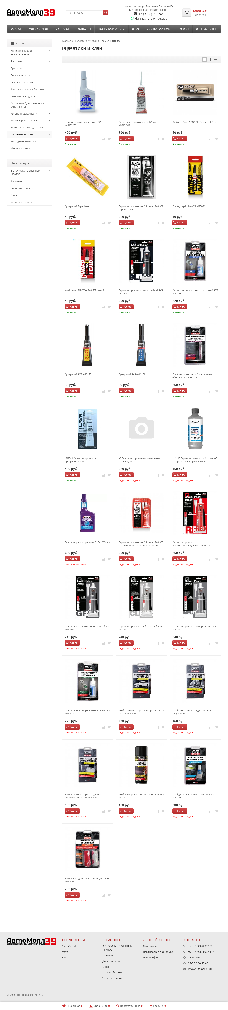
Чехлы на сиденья (22, 82)
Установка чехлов (159, 28)
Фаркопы (16, 61)
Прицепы (16, 68)
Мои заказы (150, 946)
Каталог (15, 28)
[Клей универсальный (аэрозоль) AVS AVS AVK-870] (141, 765)
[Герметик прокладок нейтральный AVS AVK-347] (141, 596)
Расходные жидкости (23, 141)
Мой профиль (151, 957)
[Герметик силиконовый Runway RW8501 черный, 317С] (141, 176)
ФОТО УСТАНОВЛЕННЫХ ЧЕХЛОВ (49, 28)
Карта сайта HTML (113, 972)
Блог (65, 957)
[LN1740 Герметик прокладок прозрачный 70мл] (87, 428)
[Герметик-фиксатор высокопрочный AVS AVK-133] (195, 260)
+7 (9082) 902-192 (203, 951)
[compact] (215, 59)
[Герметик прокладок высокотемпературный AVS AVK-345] (195, 512)
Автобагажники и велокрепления (21, 52)
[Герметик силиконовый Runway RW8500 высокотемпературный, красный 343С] (141, 512)
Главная (66, 40)
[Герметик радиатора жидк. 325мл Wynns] (87, 512)
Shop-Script (69, 946)
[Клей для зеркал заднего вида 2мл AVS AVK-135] (195, 765)
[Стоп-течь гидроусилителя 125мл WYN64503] (141, 92)
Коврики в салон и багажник (28, 89)
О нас (136, 28)
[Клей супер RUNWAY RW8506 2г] (195, 176)
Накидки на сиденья (23, 96)
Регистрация (208, 28)
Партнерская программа (158, 951)
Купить (74, 138)
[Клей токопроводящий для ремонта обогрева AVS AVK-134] (195, 344)
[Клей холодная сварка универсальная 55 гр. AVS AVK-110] (141, 681)
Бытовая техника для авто (27, 127)
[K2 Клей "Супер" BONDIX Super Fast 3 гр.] (195, 92)
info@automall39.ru (200, 969)
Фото (65, 951)
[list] (210, 59)
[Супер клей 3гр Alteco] (87, 176)
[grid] (204, 59)
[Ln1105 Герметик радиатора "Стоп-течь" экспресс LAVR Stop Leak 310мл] (195, 428)
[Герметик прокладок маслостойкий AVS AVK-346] (141, 260)
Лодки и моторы (20, 75)
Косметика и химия (86, 40)
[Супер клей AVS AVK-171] (141, 344)
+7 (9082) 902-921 (151, 14)
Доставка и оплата (111, 28)
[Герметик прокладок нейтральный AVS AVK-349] (195, 596)
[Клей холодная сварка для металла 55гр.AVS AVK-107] (195, 681)
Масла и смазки (20, 148)
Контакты (84, 28)
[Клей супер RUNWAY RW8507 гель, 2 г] (87, 260)
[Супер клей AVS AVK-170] (87, 344)
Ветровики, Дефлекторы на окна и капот (27, 104)
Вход (185, 28)
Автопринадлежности (24, 113)
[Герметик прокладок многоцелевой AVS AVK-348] (87, 596)
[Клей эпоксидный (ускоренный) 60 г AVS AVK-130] (87, 849)
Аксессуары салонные (24, 120)
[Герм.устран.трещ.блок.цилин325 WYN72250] (87, 92)
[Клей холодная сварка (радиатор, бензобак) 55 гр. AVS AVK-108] (87, 765)
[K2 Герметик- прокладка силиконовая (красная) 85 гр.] (141, 428)
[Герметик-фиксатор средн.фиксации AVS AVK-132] (87, 681)
